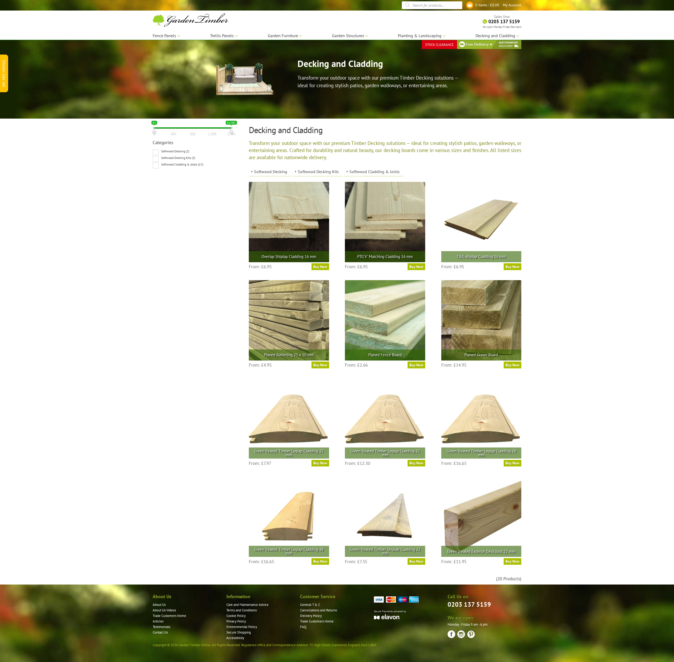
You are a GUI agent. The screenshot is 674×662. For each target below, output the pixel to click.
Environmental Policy (241, 627)
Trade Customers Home (169, 616)
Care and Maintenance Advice (247, 604)
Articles (158, 621)
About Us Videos (164, 610)
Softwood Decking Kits (318, 171)
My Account (512, 5)
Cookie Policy (236, 616)
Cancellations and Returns (318, 610)
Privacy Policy (236, 621)
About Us (159, 604)
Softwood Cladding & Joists (374, 171)
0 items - (487, 5)
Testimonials (161, 627)
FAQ (303, 627)
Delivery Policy (311, 616)
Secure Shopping (238, 632)
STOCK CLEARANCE (439, 44)
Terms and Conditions (241, 610)
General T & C (310, 604)
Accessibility (235, 638)
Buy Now (320, 266)
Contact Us (160, 632)
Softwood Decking (270, 171)
